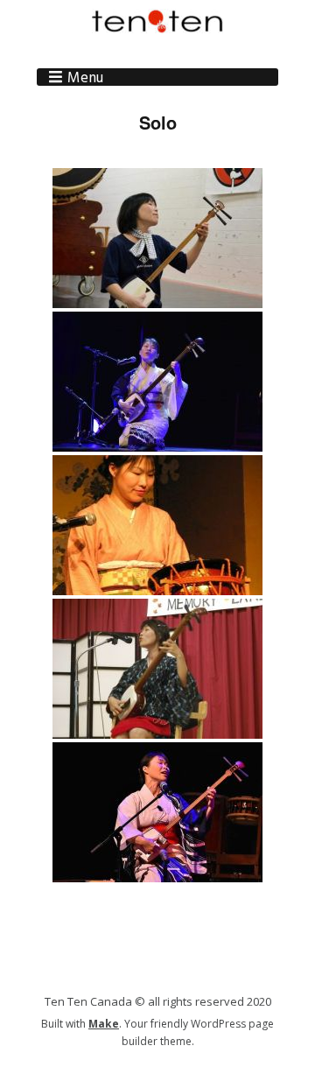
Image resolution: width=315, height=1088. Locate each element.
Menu (85, 77)
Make (103, 1023)
